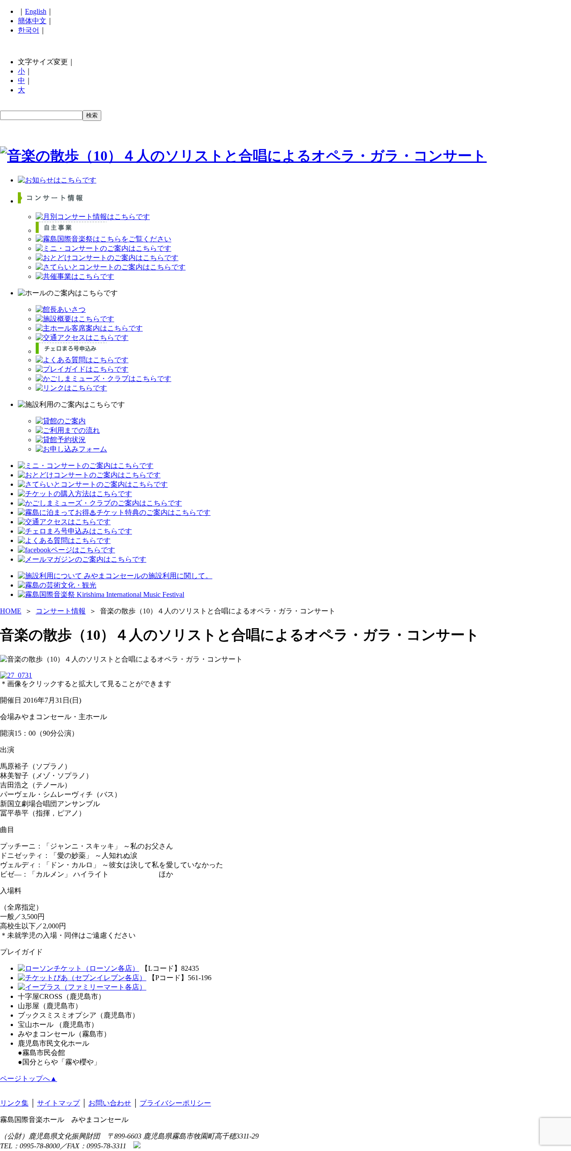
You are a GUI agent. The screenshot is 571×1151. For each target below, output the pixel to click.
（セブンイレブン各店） (107, 977)
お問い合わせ (109, 1103)
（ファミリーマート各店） (103, 987)
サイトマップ (58, 1103)
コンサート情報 (61, 611)
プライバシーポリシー (175, 1103)
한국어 (28, 30)
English (35, 11)
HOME (10, 611)
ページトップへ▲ (28, 1078)
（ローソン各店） (110, 968)
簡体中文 (32, 21)
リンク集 (14, 1103)
